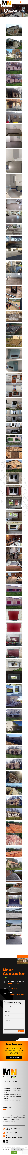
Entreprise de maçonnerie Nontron (12, 1088)
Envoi (21, 1031)
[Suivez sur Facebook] (4, 1141)
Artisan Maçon (7, 1092)
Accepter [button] (14, 1152)
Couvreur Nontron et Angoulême (12, 1100)
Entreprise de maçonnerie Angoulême (13, 1090)
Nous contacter (14, 1057)
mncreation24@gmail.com (17, 994)
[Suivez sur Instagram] (7, 1141)
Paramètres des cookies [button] (17, 1149)
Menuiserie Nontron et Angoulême (12, 1094)
